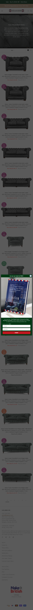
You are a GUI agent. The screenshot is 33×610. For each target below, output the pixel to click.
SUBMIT (16, 332)
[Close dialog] (31, 276)
